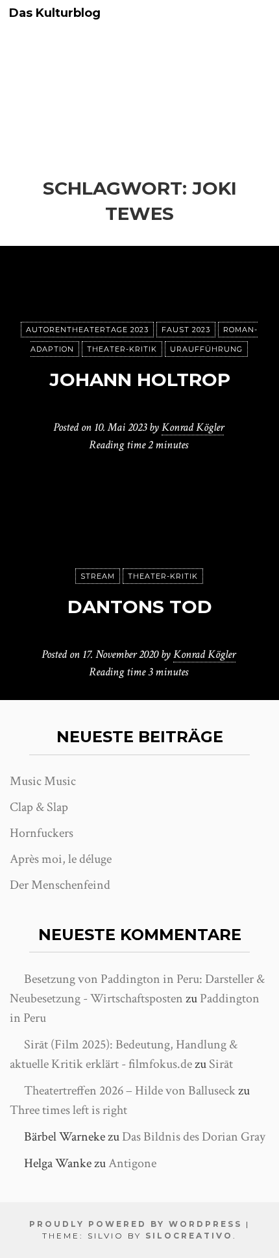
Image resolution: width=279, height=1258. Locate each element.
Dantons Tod (139, 607)
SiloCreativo (189, 1235)
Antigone (132, 1163)
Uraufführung (206, 349)
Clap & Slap (39, 807)
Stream (97, 576)
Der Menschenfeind (60, 885)
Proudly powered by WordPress (135, 1224)
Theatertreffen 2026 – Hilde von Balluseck (130, 1090)
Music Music (43, 781)
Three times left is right (68, 1110)
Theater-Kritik (122, 349)
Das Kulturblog (55, 13)
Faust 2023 (186, 329)
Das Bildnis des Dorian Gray (193, 1136)
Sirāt (221, 1064)
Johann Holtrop (139, 380)
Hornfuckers (41, 833)
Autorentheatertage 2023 (87, 329)
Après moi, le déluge (61, 859)
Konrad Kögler (193, 427)
